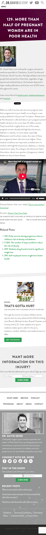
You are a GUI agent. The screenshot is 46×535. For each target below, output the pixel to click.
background (23, 95)
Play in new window (36, 204)
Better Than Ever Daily (17, 213)
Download (4, 207)
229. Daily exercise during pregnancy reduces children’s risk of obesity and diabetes (23, 237)
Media (29, 404)
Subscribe (23, 380)
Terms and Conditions (22, 512)
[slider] (42, 198)
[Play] (3, 198)
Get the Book (13, 340)
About (20, 404)
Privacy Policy (32, 515)
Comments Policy (17, 515)
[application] (23, 198)
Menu (3, 6)
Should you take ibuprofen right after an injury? (20, 501)
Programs (8, 404)
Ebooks (24, 398)
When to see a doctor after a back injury (17, 489)
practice (6, 98)
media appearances (36, 95)
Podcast (35, 398)
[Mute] (37, 198)
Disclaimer (7, 512)
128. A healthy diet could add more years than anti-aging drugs (11, 219)
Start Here (12, 398)
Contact (39, 404)
